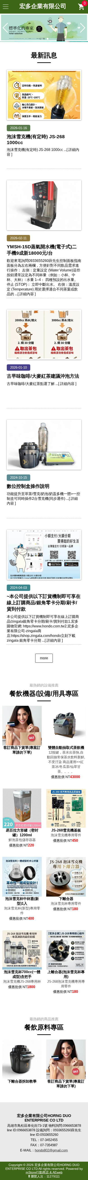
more (44, 658)
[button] (40, 39)
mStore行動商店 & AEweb (44, 1172)
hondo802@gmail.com (51, 1150)
